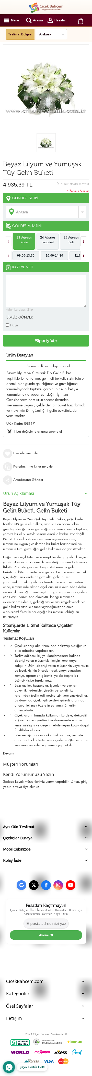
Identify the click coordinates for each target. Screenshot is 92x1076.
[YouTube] (70, 885)
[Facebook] (46, 885)
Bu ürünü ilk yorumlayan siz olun (50, 366)
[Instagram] (58, 885)
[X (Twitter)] (34, 885)
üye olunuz (31, 787)
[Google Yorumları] (21, 885)
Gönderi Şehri (25, 198)
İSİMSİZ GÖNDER (19, 317)
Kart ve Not (22, 267)
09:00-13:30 (25, 255)
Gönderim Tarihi (27, 226)
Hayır (14, 325)
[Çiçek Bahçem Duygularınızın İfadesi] (46, 7)
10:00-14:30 (54, 255)
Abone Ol (46, 935)
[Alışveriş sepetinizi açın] (80, 20)
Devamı (8, 753)
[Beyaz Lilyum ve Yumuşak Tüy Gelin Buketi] (46, 142)
